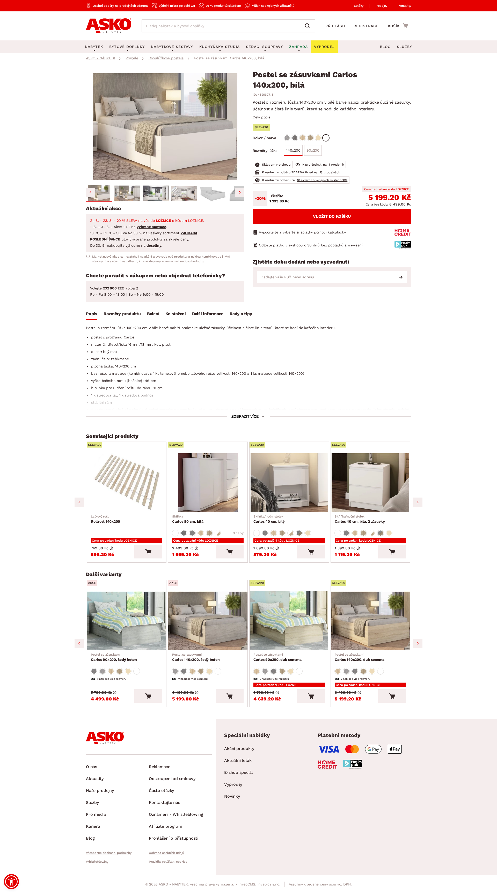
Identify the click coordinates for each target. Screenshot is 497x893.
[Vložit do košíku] (148, 551)
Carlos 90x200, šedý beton (114, 657)
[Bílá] (326, 138)
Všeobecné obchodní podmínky (108, 853)
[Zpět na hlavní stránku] (108, 25)
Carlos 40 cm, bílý (269, 519)
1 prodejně (336, 164)
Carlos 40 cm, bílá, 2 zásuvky (360, 519)
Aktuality (95, 778)
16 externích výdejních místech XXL (322, 180)
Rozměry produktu (122, 313)
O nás (91, 766)
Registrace (366, 26)
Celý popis (262, 117)
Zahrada (298, 47)
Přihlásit (335, 26)
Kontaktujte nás (164, 802)
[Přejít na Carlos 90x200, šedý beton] (126, 620)
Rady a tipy (241, 313)
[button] (99, 193)
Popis (91, 313)
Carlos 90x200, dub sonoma (277, 657)
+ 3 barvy (237, 533)
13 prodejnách (330, 172)
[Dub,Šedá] (299, 533)
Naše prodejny (100, 790)
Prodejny (381, 6)
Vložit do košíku (332, 216)
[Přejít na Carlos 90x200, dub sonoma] (289, 620)
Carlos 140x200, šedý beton (196, 657)
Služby (404, 47)
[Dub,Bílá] (218, 533)
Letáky (359, 6)
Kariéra (93, 826)
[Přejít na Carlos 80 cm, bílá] (207, 482)
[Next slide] (239, 192)
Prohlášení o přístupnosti (173, 838)
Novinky (232, 796)
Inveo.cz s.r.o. (269, 884)
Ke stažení (175, 313)
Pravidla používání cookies (168, 861)
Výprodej (233, 784)
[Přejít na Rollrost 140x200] (126, 482)
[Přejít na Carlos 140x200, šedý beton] (207, 620)
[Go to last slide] (90, 192)
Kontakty (404, 6)
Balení (153, 313)
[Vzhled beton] (287, 138)
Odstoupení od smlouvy (172, 778)
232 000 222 (113, 288)
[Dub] (302, 138)
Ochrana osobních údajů (166, 853)
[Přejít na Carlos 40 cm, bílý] (289, 482)
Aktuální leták (238, 760)
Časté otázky (161, 790)
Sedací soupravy (264, 47)
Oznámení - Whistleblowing (176, 814)
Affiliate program (165, 826)
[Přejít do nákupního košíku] (398, 25)
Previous (79, 502)
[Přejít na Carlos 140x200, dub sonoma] (370, 620)
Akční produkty (239, 748)
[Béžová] (318, 138)
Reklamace (159, 766)
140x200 (293, 150)
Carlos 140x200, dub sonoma (359, 657)
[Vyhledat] (308, 25)
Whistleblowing (97, 861)
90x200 (312, 150)
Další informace (207, 313)
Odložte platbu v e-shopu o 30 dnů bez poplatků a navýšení (311, 245)
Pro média (96, 814)
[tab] (91, 315)
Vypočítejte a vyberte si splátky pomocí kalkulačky (302, 232)
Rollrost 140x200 (105, 519)
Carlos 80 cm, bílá (187, 519)
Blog (385, 47)
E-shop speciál (238, 772)
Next (417, 502)
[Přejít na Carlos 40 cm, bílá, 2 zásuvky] (370, 482)
